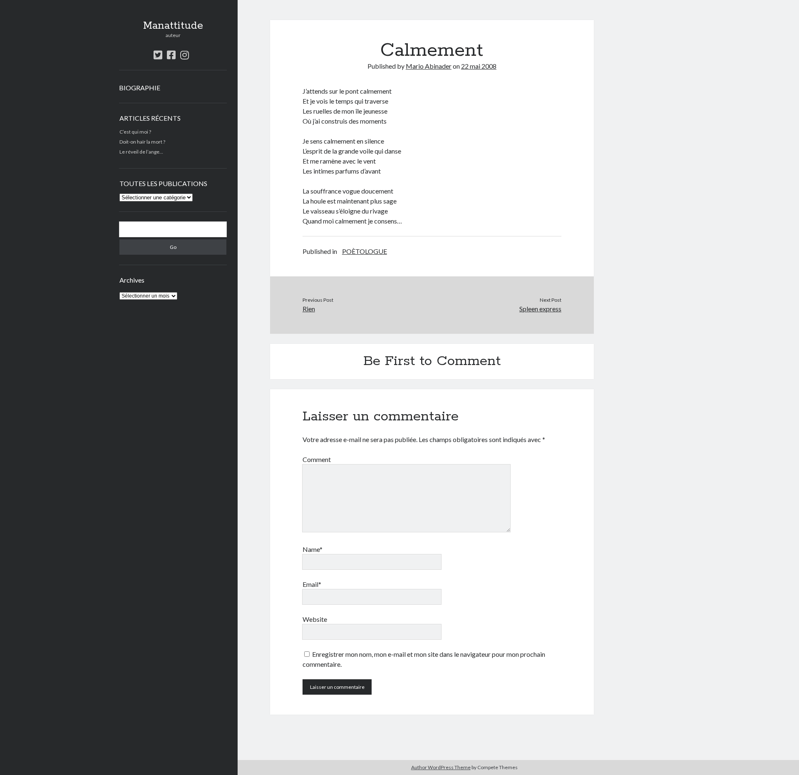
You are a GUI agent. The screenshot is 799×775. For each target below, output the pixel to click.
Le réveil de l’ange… (141, 152)
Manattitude (173, 25)
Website (315, 619)
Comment (317, 459)
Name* (313, 549)
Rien (309, 309)
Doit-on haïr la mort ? (142, 142)
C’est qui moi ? (135, 132)
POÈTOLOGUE (364, 251)
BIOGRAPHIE (139, 88)
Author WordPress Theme (441, 767)
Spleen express (540, 309)
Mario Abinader (429, 66)
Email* (312, 584)
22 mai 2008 (478, 66)
